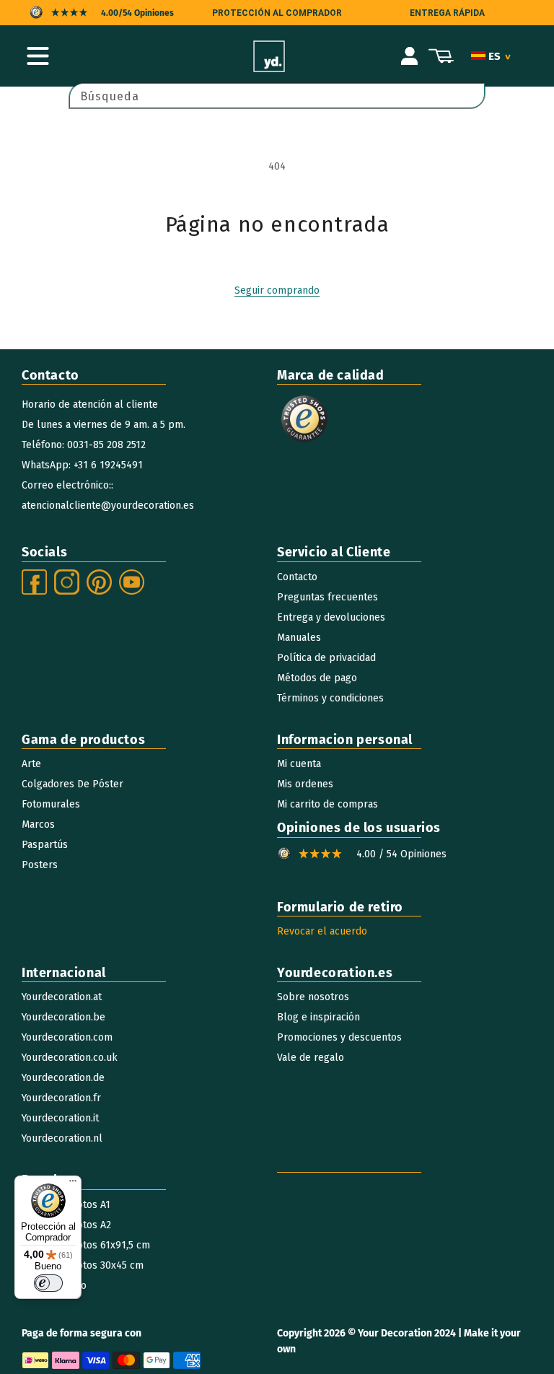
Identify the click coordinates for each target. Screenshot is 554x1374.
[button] (37, 56)
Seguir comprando (277, 290)
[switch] (48, 1283)
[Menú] (73, 1184)
